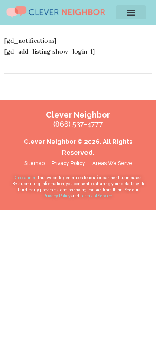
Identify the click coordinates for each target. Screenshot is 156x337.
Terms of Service (96, 196)
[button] (131, 12)
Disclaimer (24, 177)
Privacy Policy (57, 196)
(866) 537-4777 (78, 124)
